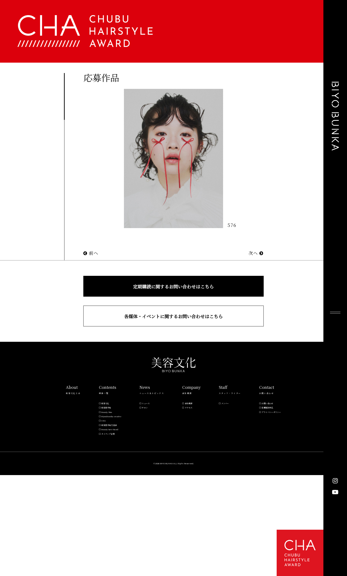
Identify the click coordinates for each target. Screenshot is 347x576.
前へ (93, 253)
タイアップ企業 (108, 434)
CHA (103, 420)
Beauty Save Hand (109, 429)
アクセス (189, 407)
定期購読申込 (267, 407)
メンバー (225, 403)
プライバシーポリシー (271, 412)
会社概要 (189, 403)
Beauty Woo (106, 412)
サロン (145, 407)
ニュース (146, 403)
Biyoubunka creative (111, 416)
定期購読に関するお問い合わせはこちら (173, 286)
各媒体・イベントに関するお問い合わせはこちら (173, 316)
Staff (223, 387)
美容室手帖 (106, 407)
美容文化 (105, 403)
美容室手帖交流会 (109, 425)
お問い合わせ (267, 403)
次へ (254, 253)
